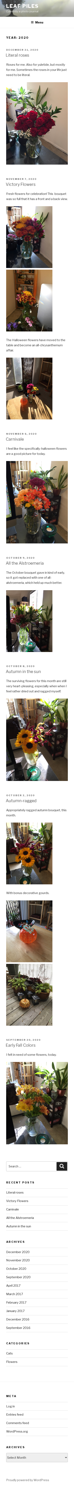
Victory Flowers (21, 184)
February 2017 (16, 1302)
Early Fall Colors (21, 1045)
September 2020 (18, 1277)
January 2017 (15, 1311)
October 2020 (16, 1269)
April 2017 (13, 1286)
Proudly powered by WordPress (27, 1480)
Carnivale (15, 439)
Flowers (11, 1362)
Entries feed (14, 1414)
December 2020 (18, 1252)
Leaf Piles (22, 6)
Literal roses (17, 55)
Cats (9, 1353)
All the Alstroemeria (25, 563)
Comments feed (17, 1423)
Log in (10, 1406)
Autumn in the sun (23, 671)
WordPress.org (17, 1431)
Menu (39, 22)
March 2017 (14, 1294)
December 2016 (17, 1319)
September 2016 (18, 1328)
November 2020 (18, 1260)
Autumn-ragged (21, 800)
